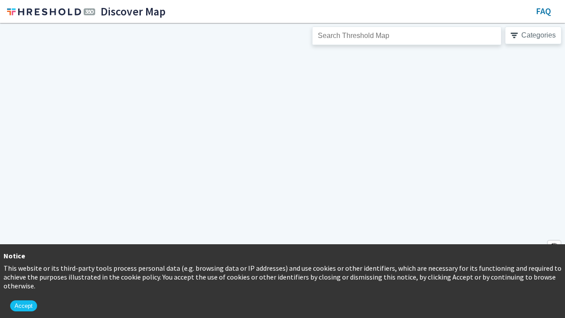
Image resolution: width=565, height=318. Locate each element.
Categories (538, 35)
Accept (24, 306)
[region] (282, 170)
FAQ (543, 10)
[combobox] (406, 35)
